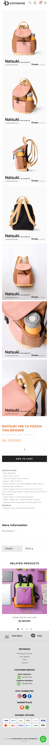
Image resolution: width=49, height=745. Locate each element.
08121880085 (26, 684)
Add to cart (24, 459)
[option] (24, 595)
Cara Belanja (24, 657)
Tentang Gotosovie (24, 653)
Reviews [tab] (9, 531)
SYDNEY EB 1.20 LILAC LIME (24, 617)
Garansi (25, 663)
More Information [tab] (14, 525)
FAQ (24, 660)
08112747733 (26, 677)
